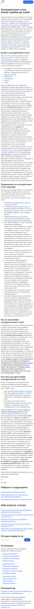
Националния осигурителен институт (15, 91)
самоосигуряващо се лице (9, 60)
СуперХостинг (5, 607)
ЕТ (7, 151)
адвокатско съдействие (11, 405)
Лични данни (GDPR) (9, 576)
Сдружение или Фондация (10, 556)
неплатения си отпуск (17, 216)
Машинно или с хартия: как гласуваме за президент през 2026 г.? (14, 520)
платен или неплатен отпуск (19, 203)
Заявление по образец (21, 395)
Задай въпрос (28, 2)
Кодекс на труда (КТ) (13, 431)
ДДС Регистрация (8, 561)
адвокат (11, 151)
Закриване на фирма (9, 573)
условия (20, 21)
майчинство (19, 244)
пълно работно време (16, 331)
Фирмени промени (8, 564)
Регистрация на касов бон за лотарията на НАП (16, 499)
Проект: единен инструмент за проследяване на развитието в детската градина (16, 511)
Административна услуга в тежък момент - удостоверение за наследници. (14, 496)
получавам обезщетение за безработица (17, 220)
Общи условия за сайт (9, 578)
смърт (6, 82)
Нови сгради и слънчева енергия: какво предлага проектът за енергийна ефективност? (17, 529)
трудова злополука (10, 74)
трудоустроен (11, 290)
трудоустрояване (27, 37)
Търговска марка (7, 581)
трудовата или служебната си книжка (20, 391)
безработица (5, 39)
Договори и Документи (9, 568)
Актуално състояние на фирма (12, 571)
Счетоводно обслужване (10, 566)
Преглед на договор (8, 583)
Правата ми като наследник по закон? (13, 492)
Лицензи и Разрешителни (10, 558)
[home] (11, 2)
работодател (5, 58)
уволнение (7, 262)
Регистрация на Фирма (9, 554)
